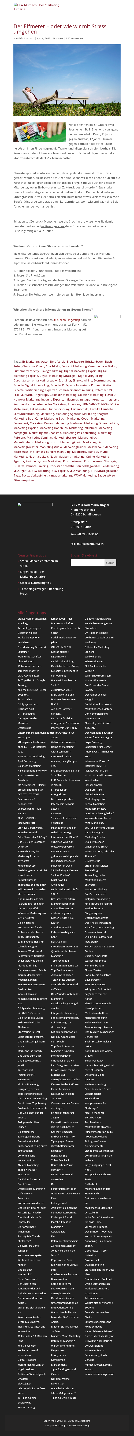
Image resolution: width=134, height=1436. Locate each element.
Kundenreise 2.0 (27, 865)
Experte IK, (57, 385)
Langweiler (24, 1222)
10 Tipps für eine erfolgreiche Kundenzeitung (27, 1402)
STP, (94, 471)
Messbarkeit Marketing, (103, 447)
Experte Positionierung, (29, 390)
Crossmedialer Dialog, (102, 366)
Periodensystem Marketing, (44, 461)
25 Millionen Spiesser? (63, 1245)
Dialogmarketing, (52, 371)
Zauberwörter (92, 979)
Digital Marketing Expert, (81, 371)
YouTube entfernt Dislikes (99, 827)
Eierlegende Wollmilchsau (99, 1150)
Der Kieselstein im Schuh (32, 970)
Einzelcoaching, (83, 380)
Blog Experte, (76, 361)
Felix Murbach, (23, 395)
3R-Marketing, (31, 361)
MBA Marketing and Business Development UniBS (64, 699)
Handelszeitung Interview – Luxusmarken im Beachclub (32, 775)
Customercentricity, (26, 371)
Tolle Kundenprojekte (30, 1093)
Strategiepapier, (107, 471)
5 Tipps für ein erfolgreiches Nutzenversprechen (62, 794)
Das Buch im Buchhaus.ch (99, 1032)
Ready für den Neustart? (32, 956)
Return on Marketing (63, 1341)
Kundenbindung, (59, 409)
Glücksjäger (24, 1383)
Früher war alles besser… (32, 932)
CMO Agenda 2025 (28, 675)
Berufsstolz (91, 1036)
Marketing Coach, (79, 418)
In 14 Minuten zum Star (64, 965)
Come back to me (61, 1283)
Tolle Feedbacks (60, 960)
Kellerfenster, (39, 409)
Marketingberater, (65, 437)
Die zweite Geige (94, 1074)
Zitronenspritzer (94, 1298)
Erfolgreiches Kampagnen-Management (59, 1359)
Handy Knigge (59, 1155)
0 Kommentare (74, 38)
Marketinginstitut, (47, 442)
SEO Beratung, (42, 471)
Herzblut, (111, 395)
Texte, (26, 475)
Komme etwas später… (31, 1255)
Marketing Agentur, (68, 414)
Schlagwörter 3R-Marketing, (101, 466)
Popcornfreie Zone (61, 1260)
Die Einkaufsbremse (29, 1179)
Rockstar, (56, 466)
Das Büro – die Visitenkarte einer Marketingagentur (95, 794)
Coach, (41, 366)
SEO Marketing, (80, 471)
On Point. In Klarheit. (96, 632)
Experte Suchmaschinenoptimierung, (70, 390)
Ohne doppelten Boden (98, 1089)
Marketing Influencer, (83, 428)
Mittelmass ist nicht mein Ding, (51, 452)
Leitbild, (95, 409)
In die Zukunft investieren (99, 1217)
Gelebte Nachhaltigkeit (35, 583)
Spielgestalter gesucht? (31, 1036)
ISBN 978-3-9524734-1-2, (98, 404)
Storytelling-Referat (29, 1032)
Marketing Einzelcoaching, (101, 423)
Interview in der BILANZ (64, 837)
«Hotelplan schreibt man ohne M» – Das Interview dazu (32, 746)
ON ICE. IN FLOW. (61, 647)
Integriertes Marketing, (52, 404)
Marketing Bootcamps (98, 1127)
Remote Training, (38, 466)
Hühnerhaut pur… (27, 1160)
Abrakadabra (58, 1231)
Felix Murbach (26, 38)
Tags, (17, 475)
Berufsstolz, (58, 361)
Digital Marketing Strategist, (58, 376)
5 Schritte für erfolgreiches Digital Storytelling (96, 865)
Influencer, (72, 399)
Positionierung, (73, 461)
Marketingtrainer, (75, 447)
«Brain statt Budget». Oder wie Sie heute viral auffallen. (64, 984)
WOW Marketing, (86, 475)
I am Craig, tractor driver (65, 1065)
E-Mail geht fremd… (62, 1217)
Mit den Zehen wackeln (64, 1032)
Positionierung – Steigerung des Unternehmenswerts (96, 913)
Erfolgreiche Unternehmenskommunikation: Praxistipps (35, 732)
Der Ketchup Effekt (28, 908)
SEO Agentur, (22, 471)
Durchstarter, (22, 380)
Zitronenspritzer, (24, 480)
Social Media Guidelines (98, 975)
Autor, (45, 361)
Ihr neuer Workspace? (30, 951)
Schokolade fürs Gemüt (98, 746)
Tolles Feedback (60, 1160)
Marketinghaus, (24, 442)
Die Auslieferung (94, 1345)
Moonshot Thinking (96, 889)
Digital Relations (27, 1359)
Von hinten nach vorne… (65, 1274)
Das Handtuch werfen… (31, 1217)
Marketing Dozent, (42, 423)
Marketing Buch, (55, 418)
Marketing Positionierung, (80, 433)
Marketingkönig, (71, 442)
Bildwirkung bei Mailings (98, 1341)
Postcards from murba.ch (32, 1108)
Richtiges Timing (27, 965)
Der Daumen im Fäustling (32, 1098)
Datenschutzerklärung (77, 1425)
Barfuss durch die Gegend (99, 1336)
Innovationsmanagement (99, 1374)
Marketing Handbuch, (54, 428)
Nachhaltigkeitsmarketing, (68, 457)
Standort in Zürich (61, 927)
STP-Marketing (26, 713)
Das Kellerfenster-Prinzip (65, 666)
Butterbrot (91, 1184)
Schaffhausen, (72, 466)
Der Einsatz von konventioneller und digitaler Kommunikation (32, 1288)
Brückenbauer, (95, 361)
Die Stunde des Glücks (30, 1017)
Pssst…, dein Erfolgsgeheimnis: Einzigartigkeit (28, 704)
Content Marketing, (74, 366)
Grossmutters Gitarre (63, 899)
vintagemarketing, (61, 475)
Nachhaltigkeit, (39, 457)
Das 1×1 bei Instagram (98, 922)
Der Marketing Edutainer (99, 732)
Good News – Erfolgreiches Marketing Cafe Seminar (31, 1188)
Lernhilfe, (107, 409)
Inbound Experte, (53, 399)
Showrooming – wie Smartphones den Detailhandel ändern (62, 1293)
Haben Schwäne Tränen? (99, 1331)
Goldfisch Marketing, (64, 395)
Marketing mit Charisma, (45, 433)
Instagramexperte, (92, 399)
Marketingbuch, (88, 437)
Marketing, (47, 414)
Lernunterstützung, (26, 414)
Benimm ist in (59, 1279)
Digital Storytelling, (90, 376)
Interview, (75, 404)
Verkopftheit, (40, 475)
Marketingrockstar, (26, 447)
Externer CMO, (104, 390)
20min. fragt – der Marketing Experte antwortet (95, 880)
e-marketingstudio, (45, 380)
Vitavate (56, 813)
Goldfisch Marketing (29, 766)
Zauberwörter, (107, 475)
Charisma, (29, 366)
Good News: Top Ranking (32, 1103)
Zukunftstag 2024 (61, 690)
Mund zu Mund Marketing (66, 1336)
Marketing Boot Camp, (28, 418)
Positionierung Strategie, (100, 461)
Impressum (57, 1425)
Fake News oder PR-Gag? (32, 837)
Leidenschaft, (80, 409)
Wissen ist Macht (94, 1350)
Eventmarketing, (105, 380)
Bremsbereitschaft (28, 1141)
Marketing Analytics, (95, 414)
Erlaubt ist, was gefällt (30, 960)
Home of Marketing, (27, 399)
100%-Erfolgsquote (29, 937)
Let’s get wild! (59, 1203)
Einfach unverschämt (63, 1070)
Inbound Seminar (27, 994)
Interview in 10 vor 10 (97, 761)
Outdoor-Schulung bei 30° (99, 813)
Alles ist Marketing (28, 1165)
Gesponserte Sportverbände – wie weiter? (29, 808)
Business (58, 38)
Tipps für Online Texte (63, 1397)
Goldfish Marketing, (91, 395)
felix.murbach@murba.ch (87, 544)
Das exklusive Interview (64, 1122)
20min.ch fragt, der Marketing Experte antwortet (28, 856)
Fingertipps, (41, 395)
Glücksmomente (94, 1146)
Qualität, (19, 466)
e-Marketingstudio (61, 913)
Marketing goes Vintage (99, 709)
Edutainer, (65, 380)
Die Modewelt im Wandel (99, 704)
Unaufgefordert (94, 1008)
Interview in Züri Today (64, 727)
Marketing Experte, (26, 428)
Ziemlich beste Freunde (98, 1003)
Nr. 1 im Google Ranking (99, 903)
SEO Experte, (60, 471)
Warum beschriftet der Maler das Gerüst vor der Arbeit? (65, 1317)
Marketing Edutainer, (69, 423)
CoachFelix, (53, 366)
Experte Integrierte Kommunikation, (89, 385)
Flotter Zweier (93, 970)
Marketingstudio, (51, 447)
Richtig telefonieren (96, 1141)
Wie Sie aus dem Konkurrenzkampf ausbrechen (28, 1350)
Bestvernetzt (25, 1079)
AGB (47, 1425)
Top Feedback (93, 1122)
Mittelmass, (21, 452)
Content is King (26, 1155)
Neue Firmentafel (28, 1279)
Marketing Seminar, (40, 437)
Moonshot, (79, 452)
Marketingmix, (92, 442)
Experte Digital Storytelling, (31, 385)
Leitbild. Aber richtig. (62, 661)
